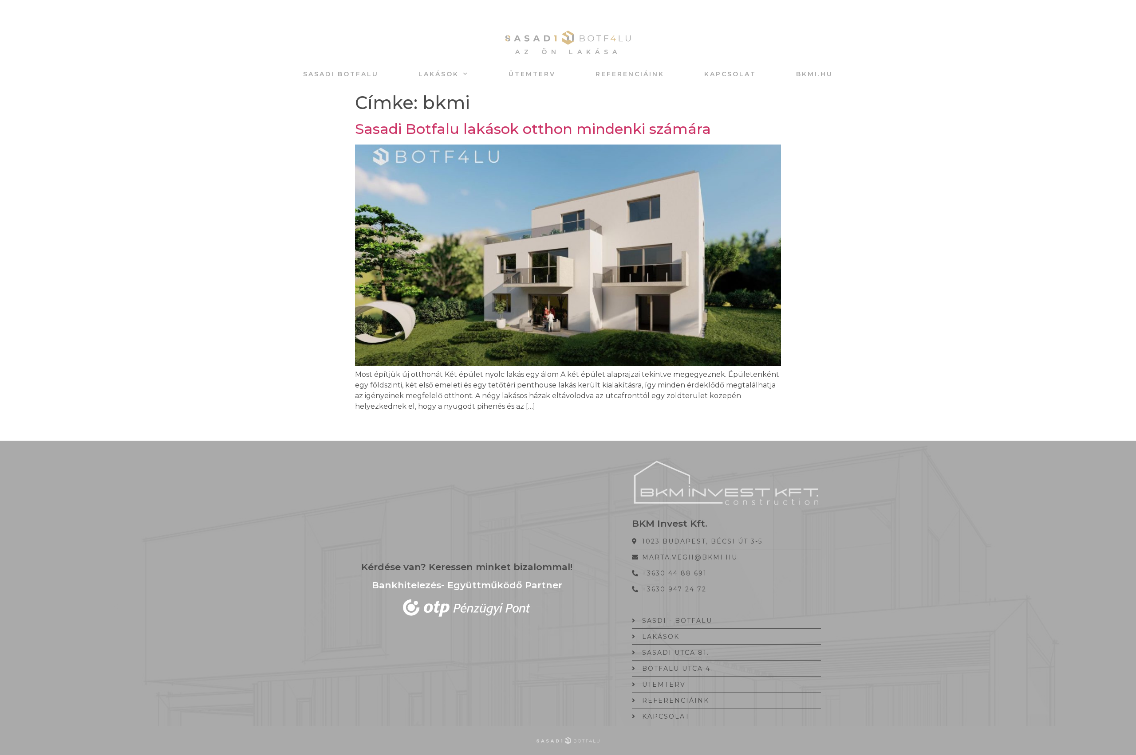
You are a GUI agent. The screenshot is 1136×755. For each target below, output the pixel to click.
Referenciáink (630, 74)
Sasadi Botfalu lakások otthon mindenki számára (533, 128)
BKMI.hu (814, 74)
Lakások (438, 74)
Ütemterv (532, 74)
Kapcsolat (730, 74)
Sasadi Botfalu (341, 74)
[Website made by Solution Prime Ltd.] (568, 740)
